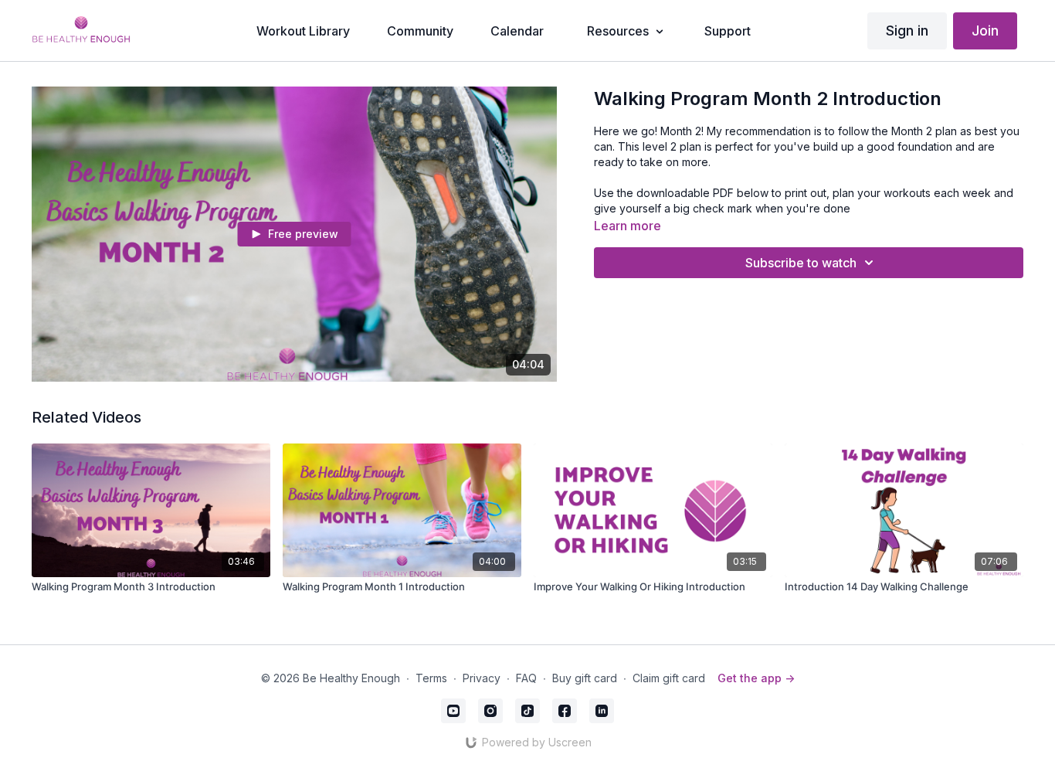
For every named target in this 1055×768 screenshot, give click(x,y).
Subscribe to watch (801, 262)
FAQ (526, 678)
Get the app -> (756, 678)
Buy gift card (584, 678)
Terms (431, 678)
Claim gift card (669, 678)
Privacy (481, 678)
